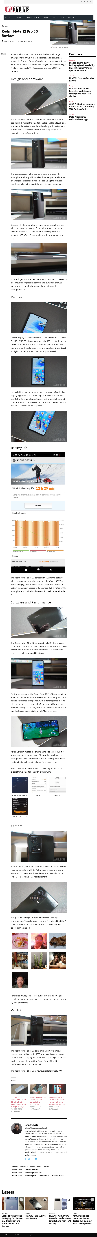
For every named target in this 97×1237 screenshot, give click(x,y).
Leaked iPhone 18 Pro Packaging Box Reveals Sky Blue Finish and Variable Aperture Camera (82, 66)
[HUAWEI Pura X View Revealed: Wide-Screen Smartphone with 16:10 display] (60, 1203)
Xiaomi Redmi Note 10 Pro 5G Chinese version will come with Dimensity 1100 (57, 1100)
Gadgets (72, 60)
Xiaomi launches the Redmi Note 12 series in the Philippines (38, 1100)
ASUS (71, 101)
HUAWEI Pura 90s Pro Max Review (81, 79)
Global (71, 75)
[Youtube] (90, 1)
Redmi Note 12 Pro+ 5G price (24, 1175)
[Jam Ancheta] (16, 1141)
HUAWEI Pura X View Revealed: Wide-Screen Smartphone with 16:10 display (80, 92)
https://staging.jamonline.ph (36, 1128)
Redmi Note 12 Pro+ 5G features (25, 1169)
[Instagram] (84, 1)
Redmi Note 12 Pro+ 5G (40, 1166)
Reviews (5, 26)
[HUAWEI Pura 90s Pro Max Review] (36, 1203)
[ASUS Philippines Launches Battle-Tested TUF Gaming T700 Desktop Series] (84, 1203)
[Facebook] (81, 1)
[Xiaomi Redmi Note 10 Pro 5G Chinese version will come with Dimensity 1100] (57, 1089)
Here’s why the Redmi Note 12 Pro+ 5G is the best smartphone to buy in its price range (19, 1102)
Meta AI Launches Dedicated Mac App (78, 118)
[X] (87, 1)
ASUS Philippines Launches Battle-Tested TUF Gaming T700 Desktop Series (82, 106)
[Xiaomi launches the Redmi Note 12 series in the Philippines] (38, 1089)
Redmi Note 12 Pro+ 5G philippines (27, 1172)
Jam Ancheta (26, 41)
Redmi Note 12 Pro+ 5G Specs (51, 1175)
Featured (24, 1166)
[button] (89, 17)
